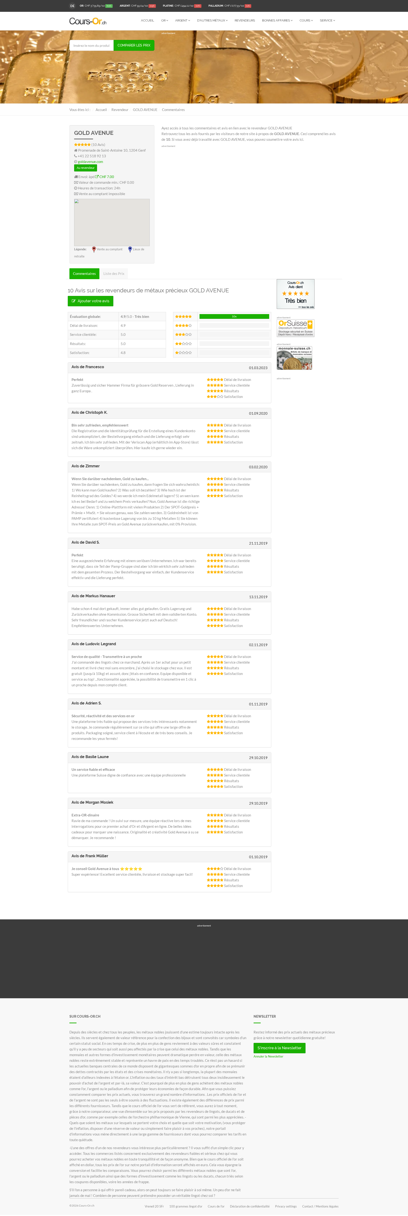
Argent (181, 20)
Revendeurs (245, 20)
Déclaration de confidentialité (250, 1206)
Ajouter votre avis (93, 301)
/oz (95, 5)
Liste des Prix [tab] (113, 273)
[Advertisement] (250, 68)
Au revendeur (85, 168)
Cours (305, 20)
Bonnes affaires (276, 20)
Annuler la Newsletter (268, 1056)
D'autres (211, 20)
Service (326, 20)
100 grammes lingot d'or (185, 1206)
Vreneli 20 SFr (154, 1206)
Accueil (147, 20)
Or (163, 20)
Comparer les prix (134, 45)
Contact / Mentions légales (320, 1206)
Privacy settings (286, 1206)
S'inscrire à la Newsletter (280, 1048)
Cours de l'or (216, 1206)
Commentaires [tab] (84, 273)
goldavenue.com (90, 161)
